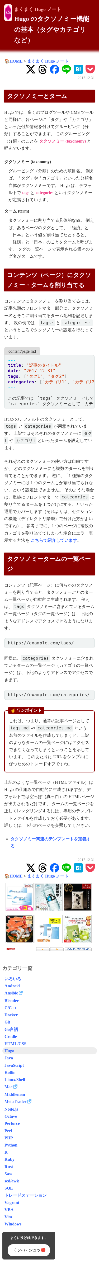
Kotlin (10, 1072)
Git (7, 1022)
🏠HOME (13, 61)
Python (10, 1145)
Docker (11, 1015)
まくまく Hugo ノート (37, 9)
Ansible (11, 993)
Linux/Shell (14, 1079)
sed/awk (11, 1181)
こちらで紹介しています (54, 540)
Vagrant (11, 1202)
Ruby (9, 1159)
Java (8, 1058)
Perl (8, 1131)
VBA (9, 1209)
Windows (12, 1224)
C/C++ (10, 1008)
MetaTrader (15, 1101)
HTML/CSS (15, 1043)
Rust (8, 1166)
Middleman (14, 1094)
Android (12, 986)
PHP (8, 1138)
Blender (11, 1000)
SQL (8, 1188)
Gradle (10, 1036)
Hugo (9, 1051)
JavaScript (14, 1065)
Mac (8, 1086)
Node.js (11, 1109)
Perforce (12, 1123)
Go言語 (11, 1029)
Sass (8, 1174)
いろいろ (12, 978)
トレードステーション (25, 1195)
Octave (10, 1116)
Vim (8, 1217)
